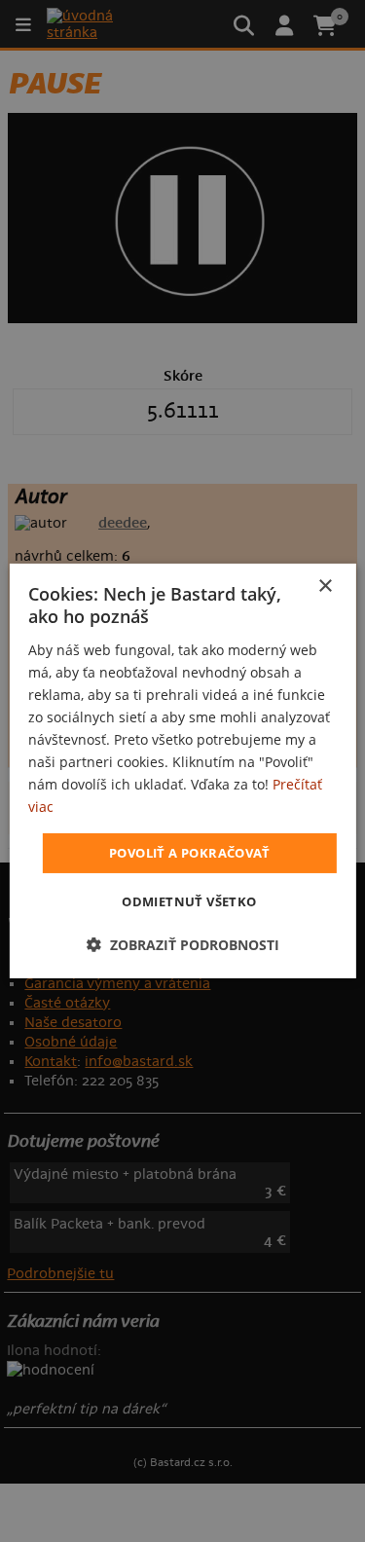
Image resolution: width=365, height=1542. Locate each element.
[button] (183, 945)
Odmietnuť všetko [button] (189, 901)
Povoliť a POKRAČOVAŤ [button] (189, 852)
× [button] (324, 586)
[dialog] (182, 771)
